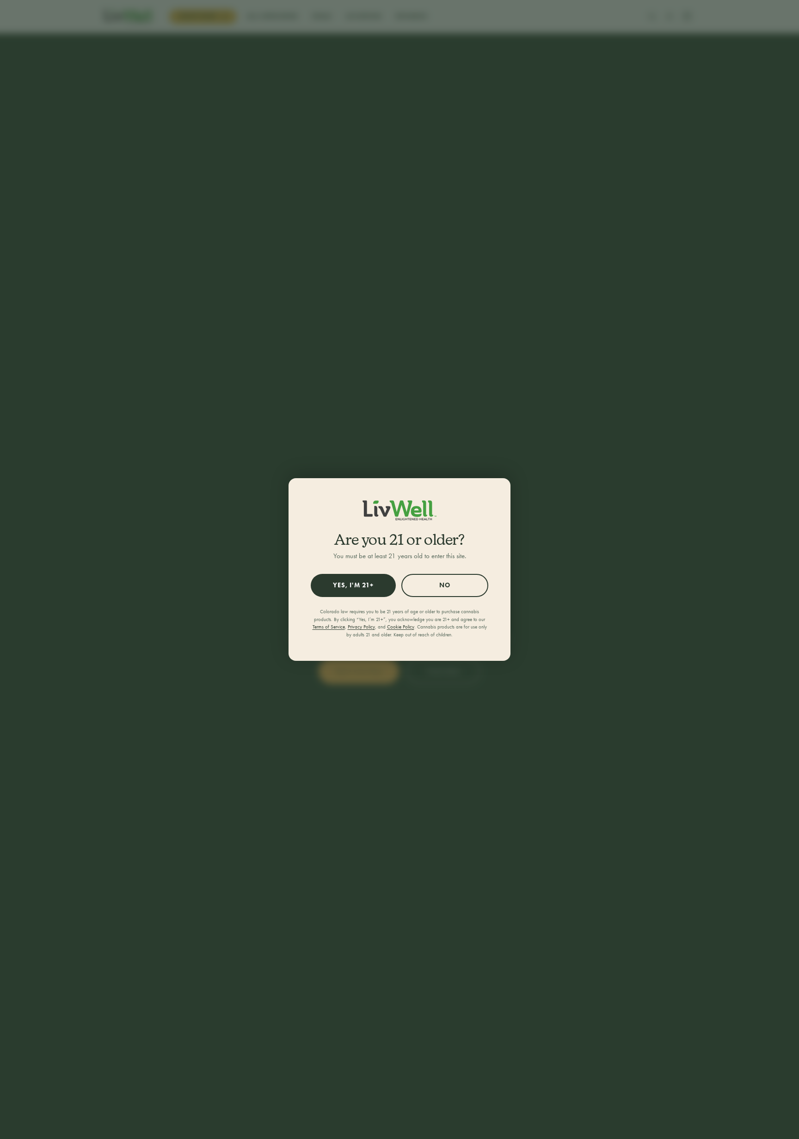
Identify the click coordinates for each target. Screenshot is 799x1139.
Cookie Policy (400, 627)
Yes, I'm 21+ (353, 585)
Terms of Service (329, 627)
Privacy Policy (361, 627)
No (444, 585)
